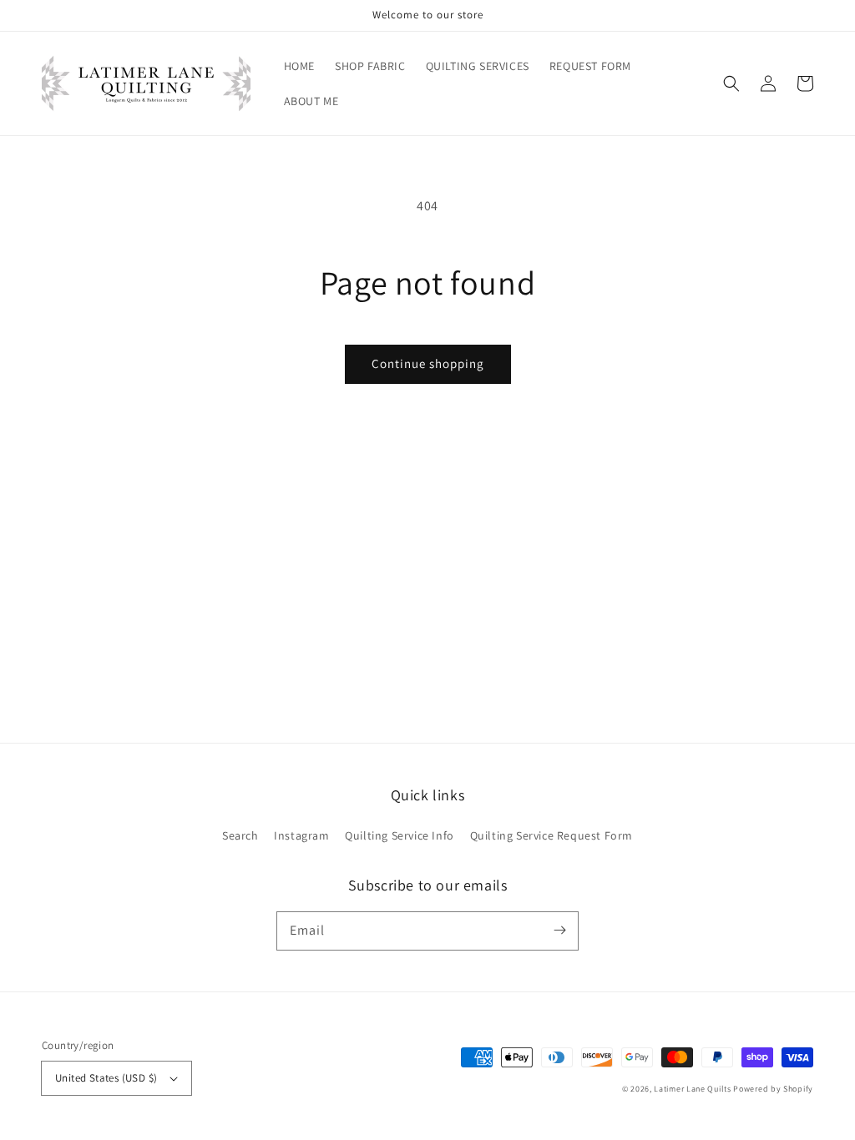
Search (240, 835)
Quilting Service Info (399, 835)
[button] (731, 83)
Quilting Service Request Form (551, 835)
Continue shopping (428, 363)
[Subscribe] (559, 930)
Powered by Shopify (773, 1088)
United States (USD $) (106, 1078)
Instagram (301, 835)
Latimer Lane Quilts (692, 1088)
